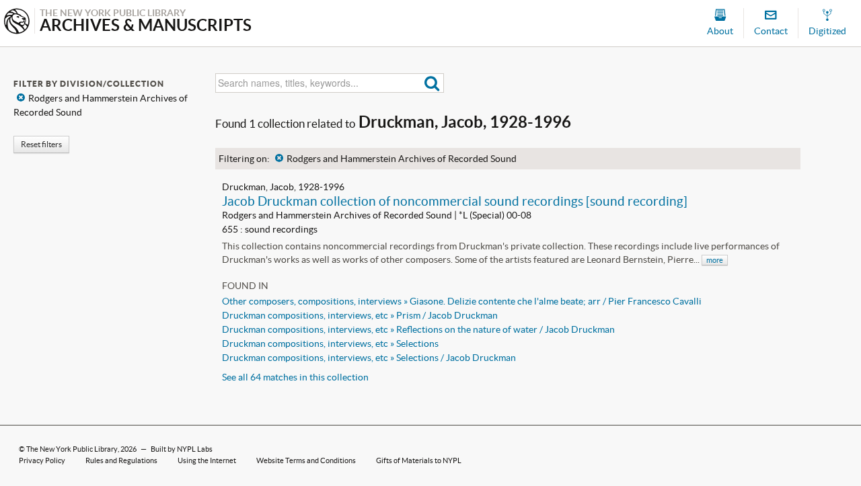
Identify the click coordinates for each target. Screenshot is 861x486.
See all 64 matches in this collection (295, 377)
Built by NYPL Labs (182, 449)
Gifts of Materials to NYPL (418, 460)
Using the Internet (207, 460)
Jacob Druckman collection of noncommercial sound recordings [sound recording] (454, 201)
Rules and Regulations (121, 460)
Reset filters (41, 144)
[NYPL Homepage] (17, 22)
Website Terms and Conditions (306, 460)
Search (432, 83)
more (714, 260)
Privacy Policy (42, 460)
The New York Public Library (72, 449)
